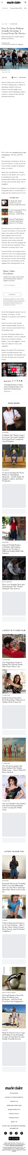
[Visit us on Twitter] (5, 1133)
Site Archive (14, 1093)
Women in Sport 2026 (16, 8)
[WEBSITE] (19, 381)
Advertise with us (14, 1109)
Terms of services (20, 298)
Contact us (14, 1101)
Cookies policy (14, 1117)
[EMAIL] (22, 381)
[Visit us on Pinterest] (21, 1133)
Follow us (16, 77)
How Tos (21, 44)
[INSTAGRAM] (17, 381)
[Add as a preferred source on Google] (14, 1138)
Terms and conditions (14, 1105)
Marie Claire (6, 43)
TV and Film (13, 24)
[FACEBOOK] (13, 381)
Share (5, 77)
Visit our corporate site (16, 1145)
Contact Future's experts (14, 1097)
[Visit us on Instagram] (11, 1133)
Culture (4, 24)
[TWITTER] (15, 381)
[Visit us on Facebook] (16, 1133)
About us (14, 1121)
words (15, 89)
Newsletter (23, 77)
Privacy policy (14, 1113)
